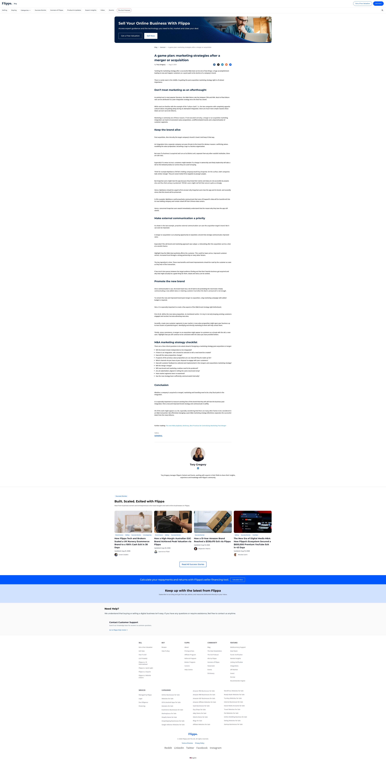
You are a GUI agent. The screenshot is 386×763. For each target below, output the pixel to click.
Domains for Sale (167, 706)
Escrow (232, 677)
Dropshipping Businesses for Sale (173, 721)
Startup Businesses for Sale (233, 724)
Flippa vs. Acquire (145, 672)
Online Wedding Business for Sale (235, 717)
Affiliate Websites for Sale (201, 724)
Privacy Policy (199, 743)
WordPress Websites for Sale (233, 691)
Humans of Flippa (56, 10)
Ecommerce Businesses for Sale (172, 710)
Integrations (234, 666)
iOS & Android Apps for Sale (171, 702)
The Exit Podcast (124, 10)
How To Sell (142, 655)
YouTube (255, 535)
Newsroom (211, 666)
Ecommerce (119, 535)
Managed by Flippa (145, 695)
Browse (164, 647)
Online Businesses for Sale (171, 695)
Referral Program (190, 658)
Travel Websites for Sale (232, 709)
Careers (187, 666)
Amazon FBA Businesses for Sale (204, 691)
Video (103, 10)
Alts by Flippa (212, 658)
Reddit (168, 748)
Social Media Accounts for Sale (234, 706)
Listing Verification (236, 662)
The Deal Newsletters (214, 651)
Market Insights (235, 658)
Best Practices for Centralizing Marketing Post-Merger (208, 426)
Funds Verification (236, 655)
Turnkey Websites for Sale (233, 698)
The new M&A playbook (174, 426)
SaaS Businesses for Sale (201, 706)
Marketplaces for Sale (169, 713)
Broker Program (190, 662)
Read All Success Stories (193, 564)
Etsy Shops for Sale (199, 709)
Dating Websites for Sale (232, 721)
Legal (140, 699)
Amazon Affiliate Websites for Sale (204, 702)
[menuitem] (193, 758)
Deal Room (234, 651)
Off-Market (234, 670)
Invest (232, 673)
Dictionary (210, 673)
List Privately (143, 658)
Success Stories (40, 10)
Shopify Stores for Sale (169, 717)
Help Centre (189, 670)
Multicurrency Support (238, 647)
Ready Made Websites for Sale (234, 694)
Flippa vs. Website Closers (145, 676)
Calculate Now (238, 580)
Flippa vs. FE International (143, 663)
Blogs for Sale (197, 721)
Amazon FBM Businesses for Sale (204, 695)
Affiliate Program (190, 655)
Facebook (202, 748)
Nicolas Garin (242, 555)
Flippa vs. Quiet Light (146, 668)
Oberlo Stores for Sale (200, 717)
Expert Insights (90, 10)
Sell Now (378, 3)
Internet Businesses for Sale (233, 702)
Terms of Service (187, 743)
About (187, 647)
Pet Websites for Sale (231, 713)
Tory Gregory (160, 65)
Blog (155, 47)
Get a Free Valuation (362, 3)
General (162, 47)
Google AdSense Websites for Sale (173, 725)
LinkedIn (179, 748)
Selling (4, 10)
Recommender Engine (237, 681)
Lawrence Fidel (164, 552)
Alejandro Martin (204, 548)
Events (111, 10)
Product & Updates (74, 10)
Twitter (190, 748)
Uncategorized (147, 535)
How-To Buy (166, 651)
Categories (25, 10)
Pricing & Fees (189, 651)
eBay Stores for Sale (199, 713)
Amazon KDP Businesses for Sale (204, 698)
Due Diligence (143, 702)
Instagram (216, 748)
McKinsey (186, 426)
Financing (142, 706)
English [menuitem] (193, 758)
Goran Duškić (123, 555)
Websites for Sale (167, 699)
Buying (14, 10)
